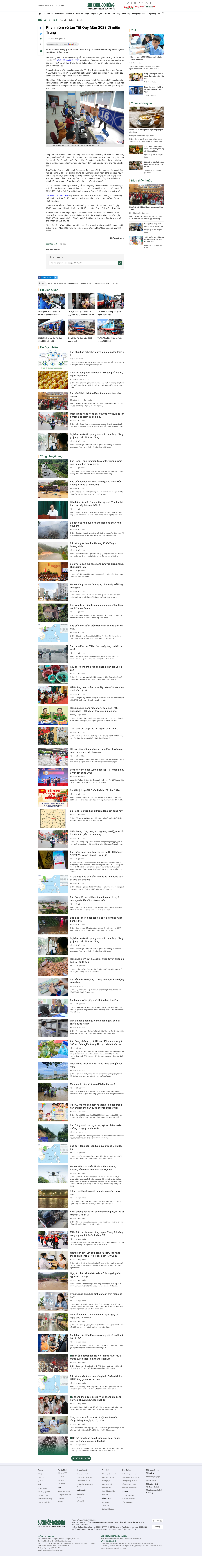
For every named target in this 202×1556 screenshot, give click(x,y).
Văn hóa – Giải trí (152, 1487)
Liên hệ (157, 1527)
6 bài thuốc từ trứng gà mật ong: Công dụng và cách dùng (146, 131)
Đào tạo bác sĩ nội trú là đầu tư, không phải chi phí (153, 225)
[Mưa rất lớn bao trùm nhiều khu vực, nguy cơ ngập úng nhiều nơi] (53, 1322)
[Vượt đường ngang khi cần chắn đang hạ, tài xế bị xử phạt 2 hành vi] (53, 1219)
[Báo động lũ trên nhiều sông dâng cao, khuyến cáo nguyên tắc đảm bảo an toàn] (53, 905)
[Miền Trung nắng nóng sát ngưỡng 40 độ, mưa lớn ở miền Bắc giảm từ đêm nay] (53, 421)
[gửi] (120, 263)
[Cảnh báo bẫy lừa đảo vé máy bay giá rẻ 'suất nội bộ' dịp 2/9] (53, 1343)
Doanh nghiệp (151, 1480)
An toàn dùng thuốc (64, 1491)
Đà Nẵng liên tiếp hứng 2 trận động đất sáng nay (96, 810)
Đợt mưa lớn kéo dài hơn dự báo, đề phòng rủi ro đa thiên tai (96, 919)
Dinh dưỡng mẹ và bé (129, 1474)
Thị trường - (75, 379)
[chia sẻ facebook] (40, 28)
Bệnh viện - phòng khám (85, 1477)
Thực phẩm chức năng (129, 1488)
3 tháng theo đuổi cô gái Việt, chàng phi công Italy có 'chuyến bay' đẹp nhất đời (95, 1398)
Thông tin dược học (64, 1495)
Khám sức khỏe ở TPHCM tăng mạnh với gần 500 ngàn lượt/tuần (145, 58)
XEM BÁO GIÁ (122, 1536)
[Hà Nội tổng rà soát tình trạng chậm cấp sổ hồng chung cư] (53, 592)
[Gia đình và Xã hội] (128, 7)
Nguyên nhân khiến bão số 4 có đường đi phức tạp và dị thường (95, 1275)
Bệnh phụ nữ (106, 1481)
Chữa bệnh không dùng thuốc (85, 1485)
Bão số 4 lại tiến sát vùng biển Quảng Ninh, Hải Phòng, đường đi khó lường (95, 483)
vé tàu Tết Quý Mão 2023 (68, 60)
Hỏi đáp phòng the (128, 1495)
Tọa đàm (61, 1477)
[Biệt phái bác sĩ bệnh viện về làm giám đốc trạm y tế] (53, 359)
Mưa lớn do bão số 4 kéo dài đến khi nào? (92, 1084)
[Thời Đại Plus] (150, 7)
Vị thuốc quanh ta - (151, 155)
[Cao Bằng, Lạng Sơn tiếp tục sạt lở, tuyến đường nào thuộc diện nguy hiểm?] (53, 468)
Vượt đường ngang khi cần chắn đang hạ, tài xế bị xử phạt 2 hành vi (97, 1213)
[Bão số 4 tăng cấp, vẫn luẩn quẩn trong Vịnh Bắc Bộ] (53, 1153)
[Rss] (161, 1521)
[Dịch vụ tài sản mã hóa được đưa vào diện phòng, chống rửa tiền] (53, 571)
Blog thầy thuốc (141, 180)
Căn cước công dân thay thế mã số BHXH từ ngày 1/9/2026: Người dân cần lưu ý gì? (97, 853)
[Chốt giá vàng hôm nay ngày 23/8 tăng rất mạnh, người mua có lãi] (53, 380)
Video (79, 1497)
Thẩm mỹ (105, 1505)
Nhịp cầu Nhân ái (152, 1484)
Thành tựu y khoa (44, 1492)
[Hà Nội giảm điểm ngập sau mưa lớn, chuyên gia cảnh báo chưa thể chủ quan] (53, 757)
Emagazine (81, 1494)
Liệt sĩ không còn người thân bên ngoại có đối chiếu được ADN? (95, 1022)
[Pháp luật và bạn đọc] (139, 7)
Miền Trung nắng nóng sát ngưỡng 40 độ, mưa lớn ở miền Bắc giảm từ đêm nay (97, 415)
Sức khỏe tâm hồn (108, 1491)
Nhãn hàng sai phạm (153, 1477)
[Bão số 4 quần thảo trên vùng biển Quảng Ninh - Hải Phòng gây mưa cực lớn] (53, 1384)
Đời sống (149, 1493)
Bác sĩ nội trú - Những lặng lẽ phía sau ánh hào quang (95, 395)
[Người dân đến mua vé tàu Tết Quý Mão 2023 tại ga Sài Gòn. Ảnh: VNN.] (85, 117)
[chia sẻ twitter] (40, 33)
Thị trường (152, 14)
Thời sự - (74, 715)
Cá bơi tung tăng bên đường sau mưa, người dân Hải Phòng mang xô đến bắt (95, 1439)
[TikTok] (128, 3)
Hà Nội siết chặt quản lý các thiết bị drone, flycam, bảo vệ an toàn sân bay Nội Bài (93, 1168)
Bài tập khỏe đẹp (108, 1509)
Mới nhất (63, 244)
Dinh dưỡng (116, 14)
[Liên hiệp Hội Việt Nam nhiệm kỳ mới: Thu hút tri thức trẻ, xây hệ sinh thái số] (53, 510)
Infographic (80, 1501)
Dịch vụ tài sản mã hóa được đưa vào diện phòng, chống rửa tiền (97, 565)
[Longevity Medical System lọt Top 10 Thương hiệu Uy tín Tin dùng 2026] (53, 777)
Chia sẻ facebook (47, 277)
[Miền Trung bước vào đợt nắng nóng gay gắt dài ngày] (53, 1071)
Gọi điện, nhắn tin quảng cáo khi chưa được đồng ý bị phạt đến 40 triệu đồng (96, 436)
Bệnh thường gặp (108, 1477)
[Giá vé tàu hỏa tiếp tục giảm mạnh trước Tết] (110, 301)
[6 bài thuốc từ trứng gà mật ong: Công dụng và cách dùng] (146, 117)
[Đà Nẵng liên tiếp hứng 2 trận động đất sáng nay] (53, 818)
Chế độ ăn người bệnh (129, 1481)
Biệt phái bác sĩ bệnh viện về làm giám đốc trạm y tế (97, 353)
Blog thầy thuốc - (77, 400)
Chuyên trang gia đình (154, 1490)
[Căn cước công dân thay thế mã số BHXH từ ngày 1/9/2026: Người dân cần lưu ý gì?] (53, 860)
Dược (87, 14)
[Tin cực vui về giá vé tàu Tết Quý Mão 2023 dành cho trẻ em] (81, 301)
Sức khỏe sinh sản (128, 1499)
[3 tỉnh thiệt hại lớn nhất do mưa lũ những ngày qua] (53, 1199)
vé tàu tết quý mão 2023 (68, 283)
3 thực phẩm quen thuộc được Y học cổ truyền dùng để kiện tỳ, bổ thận (154, 149)
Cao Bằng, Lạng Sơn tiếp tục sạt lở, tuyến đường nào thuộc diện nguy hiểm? (96, 462)
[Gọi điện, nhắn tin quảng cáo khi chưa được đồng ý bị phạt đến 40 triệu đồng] (53, 442)
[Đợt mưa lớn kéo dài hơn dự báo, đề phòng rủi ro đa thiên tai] (53, 925)
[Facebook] (131, 3)
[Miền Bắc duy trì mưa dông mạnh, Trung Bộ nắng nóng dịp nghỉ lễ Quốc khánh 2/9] (53, 1240)
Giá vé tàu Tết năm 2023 (57, 195)
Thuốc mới (61, 1498)
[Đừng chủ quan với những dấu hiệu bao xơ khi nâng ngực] (136, 90)
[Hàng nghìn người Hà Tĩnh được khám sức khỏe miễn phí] (136, 77)
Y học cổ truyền (96, 14)
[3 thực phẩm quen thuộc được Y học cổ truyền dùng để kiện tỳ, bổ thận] (136, 149)
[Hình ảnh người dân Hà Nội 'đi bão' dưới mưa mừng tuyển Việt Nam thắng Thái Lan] (53, 1363)
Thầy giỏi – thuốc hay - (137, 135)
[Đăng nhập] (150, 3)
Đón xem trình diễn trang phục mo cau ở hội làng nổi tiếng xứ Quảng (96, 606)
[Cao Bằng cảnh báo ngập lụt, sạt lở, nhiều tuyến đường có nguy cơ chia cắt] (53, 1133)
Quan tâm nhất (51, 244)
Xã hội (55, 20)
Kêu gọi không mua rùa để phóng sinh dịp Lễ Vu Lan (96, 668)
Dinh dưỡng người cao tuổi (131, 1477)
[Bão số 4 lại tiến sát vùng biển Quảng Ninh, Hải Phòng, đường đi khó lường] (53, 489)
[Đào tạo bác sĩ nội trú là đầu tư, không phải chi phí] (136, 227)
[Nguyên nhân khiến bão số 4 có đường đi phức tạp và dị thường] (53, 1281)
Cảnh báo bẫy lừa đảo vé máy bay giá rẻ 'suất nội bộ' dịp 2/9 (96, 1337)
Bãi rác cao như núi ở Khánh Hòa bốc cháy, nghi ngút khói (96, 524)
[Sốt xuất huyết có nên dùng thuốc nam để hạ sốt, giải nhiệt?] (136, 165)
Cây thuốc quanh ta (83, 1481)
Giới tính (107, 14)
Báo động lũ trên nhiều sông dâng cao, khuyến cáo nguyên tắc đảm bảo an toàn (95, 899)
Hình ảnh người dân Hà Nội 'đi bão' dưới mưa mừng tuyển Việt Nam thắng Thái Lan (95, 1357)
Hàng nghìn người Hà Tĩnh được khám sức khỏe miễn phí (154, 76)
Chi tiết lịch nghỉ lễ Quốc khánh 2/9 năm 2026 (95, 790)
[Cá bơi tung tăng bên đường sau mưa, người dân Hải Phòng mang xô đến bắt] (53, 1445)
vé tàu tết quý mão (102, 283)
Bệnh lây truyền (127, 1502)
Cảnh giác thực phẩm (129, 1484)
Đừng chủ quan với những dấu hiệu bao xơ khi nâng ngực (153, 89)
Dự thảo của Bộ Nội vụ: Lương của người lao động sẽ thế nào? (97, 981)
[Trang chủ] (40, 13)
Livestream (61, 1484)
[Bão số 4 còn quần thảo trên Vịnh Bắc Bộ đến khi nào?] (53, 633)
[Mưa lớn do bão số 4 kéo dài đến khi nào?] (53, 1092)
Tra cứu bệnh (59, 14)
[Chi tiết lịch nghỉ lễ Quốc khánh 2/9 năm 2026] (53, 798)
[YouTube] (135, 3)
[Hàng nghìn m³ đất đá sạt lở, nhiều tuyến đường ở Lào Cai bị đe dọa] (53, 966)
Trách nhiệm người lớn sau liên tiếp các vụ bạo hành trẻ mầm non (154, 239)
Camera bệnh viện (44, 1502)
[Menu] (159, 14)
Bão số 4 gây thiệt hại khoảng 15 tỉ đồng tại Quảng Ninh (93, 545)
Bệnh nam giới (107, 1484)
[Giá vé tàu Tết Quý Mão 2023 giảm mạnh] (81, 327)
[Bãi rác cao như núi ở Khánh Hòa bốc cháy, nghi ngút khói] (53, 530)
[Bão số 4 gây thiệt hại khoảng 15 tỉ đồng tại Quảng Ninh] (53, 551)
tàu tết (115, 283)
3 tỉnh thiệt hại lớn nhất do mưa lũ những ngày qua (95, 1192)
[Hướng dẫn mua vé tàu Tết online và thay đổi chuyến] (51, 301)
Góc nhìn (80, 20)
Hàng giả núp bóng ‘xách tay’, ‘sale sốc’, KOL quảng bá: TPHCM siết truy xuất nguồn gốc (94, 709)
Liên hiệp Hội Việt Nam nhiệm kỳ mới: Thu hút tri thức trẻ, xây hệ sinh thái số (96, 504)
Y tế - (72, 359)
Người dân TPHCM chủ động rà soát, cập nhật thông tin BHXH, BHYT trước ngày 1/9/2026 (95, 1254)
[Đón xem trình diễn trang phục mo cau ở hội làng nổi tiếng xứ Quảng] (53, 613)
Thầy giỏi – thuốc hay (84, 1474)
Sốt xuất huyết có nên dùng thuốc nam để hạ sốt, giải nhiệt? (154, 164)
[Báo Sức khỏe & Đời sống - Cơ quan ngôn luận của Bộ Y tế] (101, 5)
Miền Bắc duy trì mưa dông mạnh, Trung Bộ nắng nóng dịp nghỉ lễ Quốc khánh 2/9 (96, 1234)
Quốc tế (71, 20)
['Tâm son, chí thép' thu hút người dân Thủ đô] (53, 736)
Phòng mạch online (139, 14)
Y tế (44, 14)
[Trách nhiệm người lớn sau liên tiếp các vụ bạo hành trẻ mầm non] (136, 240)
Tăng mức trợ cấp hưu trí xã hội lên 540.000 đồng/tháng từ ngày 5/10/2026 (93, 1419)
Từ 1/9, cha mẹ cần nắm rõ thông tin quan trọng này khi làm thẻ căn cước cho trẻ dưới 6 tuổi (96, 1106)
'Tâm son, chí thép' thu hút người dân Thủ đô (94, 728)
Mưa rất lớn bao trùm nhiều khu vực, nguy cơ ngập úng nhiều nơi (94, 1316)
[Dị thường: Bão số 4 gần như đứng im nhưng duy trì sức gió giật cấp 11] (53, 884)
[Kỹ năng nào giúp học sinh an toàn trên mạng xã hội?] (53, 1301)
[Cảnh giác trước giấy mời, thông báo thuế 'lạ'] (53, 1008)
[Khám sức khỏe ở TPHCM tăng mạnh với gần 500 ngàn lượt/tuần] (146, 44)
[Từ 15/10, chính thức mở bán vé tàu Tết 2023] (110, 327)
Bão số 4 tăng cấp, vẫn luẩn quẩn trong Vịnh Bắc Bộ (96, 1147)
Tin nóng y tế (42, 1488)
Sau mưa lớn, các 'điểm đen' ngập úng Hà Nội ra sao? (96, 648)
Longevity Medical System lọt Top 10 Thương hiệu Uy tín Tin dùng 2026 (97, 771)
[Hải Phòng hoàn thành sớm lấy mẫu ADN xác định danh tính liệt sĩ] (53, 695)
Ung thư (105, 1494)
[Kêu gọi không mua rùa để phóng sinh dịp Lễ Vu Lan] (53, 674)
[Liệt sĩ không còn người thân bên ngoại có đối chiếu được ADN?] (53, 1028)
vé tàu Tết (52, 283)
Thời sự (49, 14)
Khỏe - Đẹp (126, 14)
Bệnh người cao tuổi (109, 1474)
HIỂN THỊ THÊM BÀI (81, 1458)
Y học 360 (79, 14)
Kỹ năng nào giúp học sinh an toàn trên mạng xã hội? (96, 1295)
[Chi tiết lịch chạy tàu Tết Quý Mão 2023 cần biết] (51, 327)
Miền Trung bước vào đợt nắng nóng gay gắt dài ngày (96, 1065)
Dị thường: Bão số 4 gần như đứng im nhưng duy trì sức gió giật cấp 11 (96, 878)
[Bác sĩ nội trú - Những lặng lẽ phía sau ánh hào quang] (53, 401)
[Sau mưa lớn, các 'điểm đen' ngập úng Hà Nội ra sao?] (53, 654)
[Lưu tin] (40, 45)
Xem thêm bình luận (53, 250)
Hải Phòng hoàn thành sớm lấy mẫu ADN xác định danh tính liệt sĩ (97, 689)
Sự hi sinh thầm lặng (45, 1499)
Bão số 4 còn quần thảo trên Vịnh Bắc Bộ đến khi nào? (96, 627)
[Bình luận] (40, 51)
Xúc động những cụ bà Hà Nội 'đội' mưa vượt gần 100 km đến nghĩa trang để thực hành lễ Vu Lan (96, 1043)
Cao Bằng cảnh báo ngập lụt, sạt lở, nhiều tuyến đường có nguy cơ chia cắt (96, 1127)
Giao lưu (61, 1480)
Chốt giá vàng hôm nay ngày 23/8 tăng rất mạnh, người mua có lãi (96, 374)
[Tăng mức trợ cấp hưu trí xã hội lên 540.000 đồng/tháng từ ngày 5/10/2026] (53, 1425)
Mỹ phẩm (105, 1502)
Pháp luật (63, 20)
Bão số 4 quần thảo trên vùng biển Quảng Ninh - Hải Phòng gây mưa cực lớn (96, 1378)
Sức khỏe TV (69, 14)
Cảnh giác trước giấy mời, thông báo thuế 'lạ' (94, 1000)
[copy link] (40, 39)
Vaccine (60, 1501)
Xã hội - (73, 420)
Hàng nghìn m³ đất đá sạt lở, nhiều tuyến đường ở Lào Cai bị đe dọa (97, 960)
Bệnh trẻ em (106, 1488)
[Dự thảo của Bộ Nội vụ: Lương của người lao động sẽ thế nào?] (53, 987)
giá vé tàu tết (86, 283)
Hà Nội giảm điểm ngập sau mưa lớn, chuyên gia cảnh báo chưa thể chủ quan (96, 751)
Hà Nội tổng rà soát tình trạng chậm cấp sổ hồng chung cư (96, 586)
